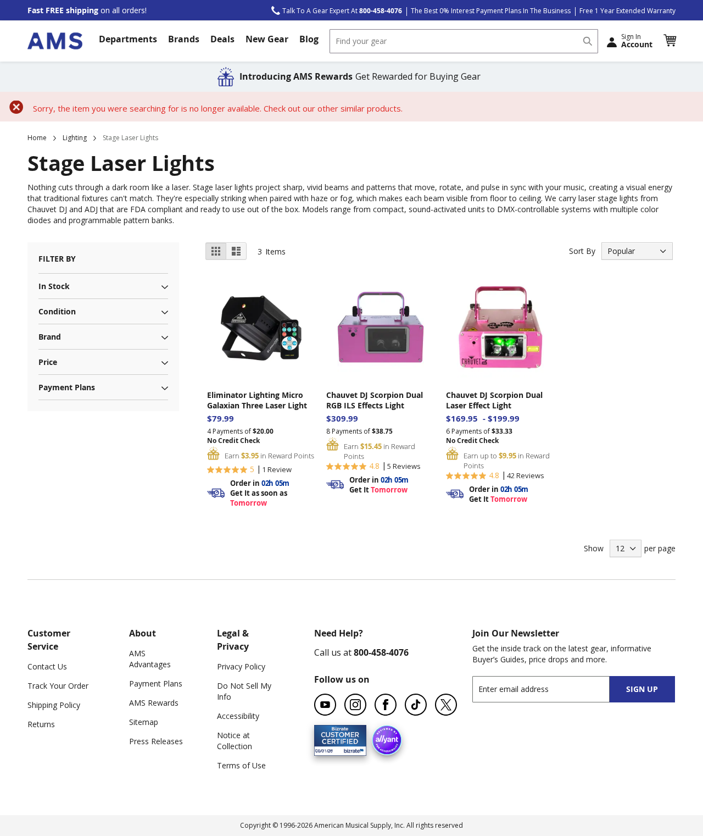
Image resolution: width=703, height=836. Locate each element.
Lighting (75, 137)
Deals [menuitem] (222, 39)
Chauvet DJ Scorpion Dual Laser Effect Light (494, 400)
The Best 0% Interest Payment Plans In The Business (491, 10)
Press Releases (156, 741)
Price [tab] (47, 362)
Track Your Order (57, 685)
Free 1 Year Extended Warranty (627, 10)
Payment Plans (155, 683)
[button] (669, 41)
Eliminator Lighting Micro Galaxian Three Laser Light (257, 400)
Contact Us (47, 666)
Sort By (582, 251)
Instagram (355, 705)
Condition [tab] (57, 311)
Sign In (636, 40)
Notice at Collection (234, 740)
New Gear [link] (267, 39)
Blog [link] (309, 39)
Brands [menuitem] (183, 39)
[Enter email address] (550, 689)
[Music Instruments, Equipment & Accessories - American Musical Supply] (54, 41)
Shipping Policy (53, 705)
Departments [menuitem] (128, 39)
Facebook (386, 705)
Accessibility (238, 716)
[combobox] (464, 41)
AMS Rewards (153, 702)
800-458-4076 (381, 652)
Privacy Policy (241, 666)
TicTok (416, 705)
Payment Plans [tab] (66, 387)
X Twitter (446, 705)
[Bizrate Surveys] (351, 749)
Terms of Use (241, 765)
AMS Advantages (150, 658)
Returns (41, 724)
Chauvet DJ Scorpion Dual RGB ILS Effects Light (374, 400)
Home (37, 137)
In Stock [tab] (54, 286)
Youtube (325, 705)
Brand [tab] (49, 336)
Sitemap (143, 722)
